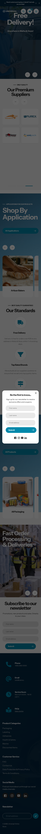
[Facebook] (15, 438)
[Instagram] (19, 438)
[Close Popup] (35, 393)
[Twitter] (25, 438)
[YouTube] (22, 438)
